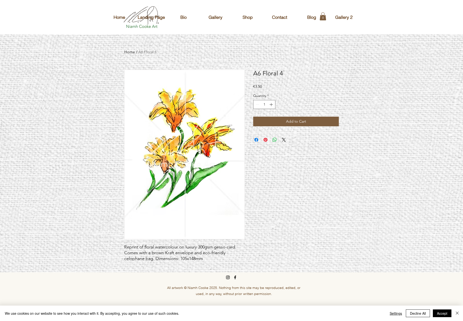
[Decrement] (257, 104)
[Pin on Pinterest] (265, 140)
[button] (323, 16)
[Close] (457, 313)
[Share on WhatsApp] (275, 140)
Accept (442, 313)
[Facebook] (235, 277)
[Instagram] (227, 277)
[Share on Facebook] (256, 140)
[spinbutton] (264, 104)
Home (129, 52)
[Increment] (272, 104)
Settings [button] (396, 313)
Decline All (418, 313)
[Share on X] (284, 140)
